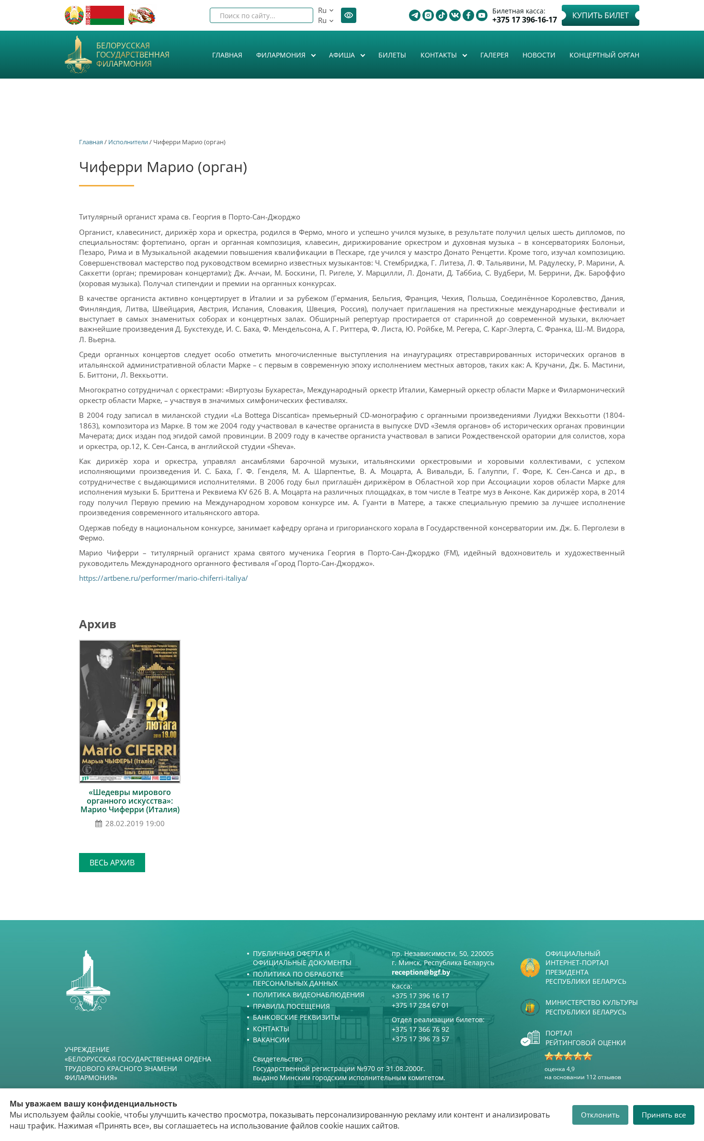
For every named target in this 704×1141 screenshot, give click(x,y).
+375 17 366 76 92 (420, 1029)
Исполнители (128, 142)
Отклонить (600, 1114)
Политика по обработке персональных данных (298, 978)
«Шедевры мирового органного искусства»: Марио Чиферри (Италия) (130, 800)
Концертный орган (604, 54)
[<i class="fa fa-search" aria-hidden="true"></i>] (298, 15)
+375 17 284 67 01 (420, 1005)
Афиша (343, 54)
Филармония (281, 54)
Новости (539, 54)
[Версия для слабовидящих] (348, 15)
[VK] (455, 15)
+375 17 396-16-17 (524, 19)
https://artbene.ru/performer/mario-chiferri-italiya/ (163, 578)
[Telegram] (414, 15)
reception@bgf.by (421, 972)
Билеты (392, 54)
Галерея (494, 54)
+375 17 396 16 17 (420, 995)
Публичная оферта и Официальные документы (302, 958)
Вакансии (271, 1039)
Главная (227, 54)
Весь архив (112, 862)
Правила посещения (291, 1006)
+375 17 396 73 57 (420, 1038)
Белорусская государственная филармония (133, 55)
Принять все (664, 1114)
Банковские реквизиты (296, 1017)
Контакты (439, 54)
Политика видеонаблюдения (308, 994)
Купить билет (600, 15)
